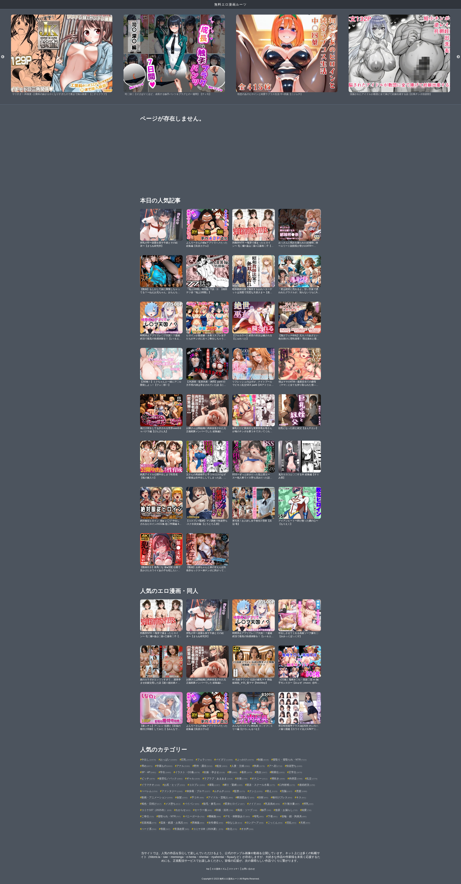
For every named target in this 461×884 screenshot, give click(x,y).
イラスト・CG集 (187, 772)
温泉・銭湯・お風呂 (174, 822)
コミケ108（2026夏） (208, 828)
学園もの (164, 765)
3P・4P (149, 772)
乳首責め (272, 803)
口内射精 (287, 784)
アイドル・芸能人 (220, 797)
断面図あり (245, 797)
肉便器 (295, 778)
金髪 (182, 797)
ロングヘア (254, 822)
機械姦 (215, 816)
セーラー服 (203, 810)
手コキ (198, 797)
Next (458, 57)
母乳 (259, 816)
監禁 (239, 791)
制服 (263, 759)
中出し (149, 759)
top (207, 869)
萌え (272, 791)
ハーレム (149, 791)
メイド (255, 803)
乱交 (311, 778)
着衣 (246, 772)
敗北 (232, 828)
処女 (221, 765)
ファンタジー (172, 791)
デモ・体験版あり (237, 816)
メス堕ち (172, 803)
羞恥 (214, 784)
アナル (183, 765)
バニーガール (194, 816)
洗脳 (286, 791)
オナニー (259, 778)
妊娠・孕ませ (214, 772)
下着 (273, 816)
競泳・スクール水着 (261, 784)
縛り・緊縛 (233, 784)
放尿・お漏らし (286, 810)
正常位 (295, 772)
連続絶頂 (307, 784)
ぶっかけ (245, 759)
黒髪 (301, 791)
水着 (242, 778)
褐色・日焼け (151, 803)
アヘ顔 (275, 765)
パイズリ (224, 759)
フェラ (204, 759)
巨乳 (187, 759)
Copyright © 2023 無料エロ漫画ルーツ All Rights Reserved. (230, 879)
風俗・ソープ (247, 810)
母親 (165, 828)
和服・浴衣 (224, 810)
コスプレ (197, 784)
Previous (3, 57)
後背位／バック (170, 778)
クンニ (255, 791)
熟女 (261, 772)
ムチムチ (222, 791)
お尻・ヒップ (174, 784)
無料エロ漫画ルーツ (230, 4)
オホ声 (247, 828)
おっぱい (168, 759)
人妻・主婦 (240, 765)
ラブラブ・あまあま (218, 778)
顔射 (263, 797)
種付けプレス (282, 797)
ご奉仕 (148, 816)
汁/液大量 (291, 803)
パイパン (191, 803)
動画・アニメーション (157, 797)
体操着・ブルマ (198, 791)
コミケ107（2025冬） (156, 810)
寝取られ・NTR (169, 816)
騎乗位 (278, 772)
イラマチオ (151, 784)
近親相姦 (149, 822)
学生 (165, 772)
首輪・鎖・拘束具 (294, 816)
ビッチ (148, 778)
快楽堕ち (294, 765)
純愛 (306, 810)
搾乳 (308, 803)
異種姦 (198, 822)
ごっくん (275, 822)
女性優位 (215, 822)
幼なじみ (234, 822)
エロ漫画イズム (219, 869)
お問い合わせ (248, 869)
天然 (305, 822)
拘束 (259, 765)
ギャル (193, 778)
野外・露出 (203, 765)
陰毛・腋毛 (212, 803)
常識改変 (181, 828)
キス (301, 797)
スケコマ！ (234, 869)
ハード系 (149, 828)
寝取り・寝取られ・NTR (289, 759)
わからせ (183, 810)
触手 (266, 810)
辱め (147, 765)
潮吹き (278, 778)
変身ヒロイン (235, 803)
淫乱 (291, 822)
